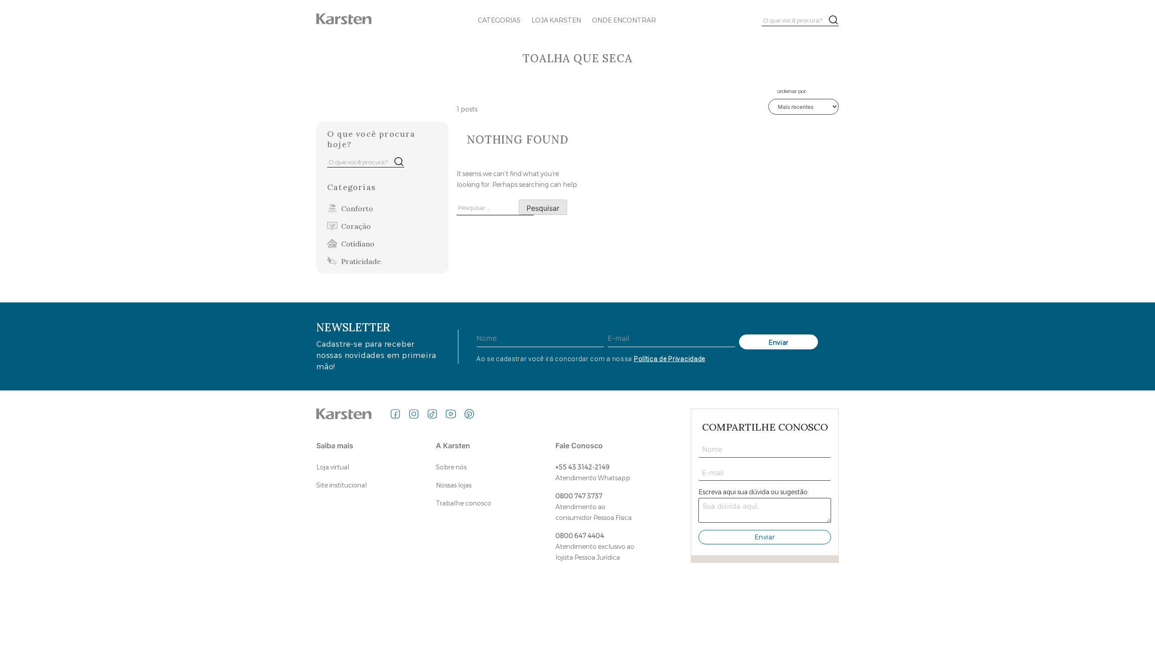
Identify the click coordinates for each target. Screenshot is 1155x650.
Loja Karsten (556, 20)
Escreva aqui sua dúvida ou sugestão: (753, 492)
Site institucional (341, 485)
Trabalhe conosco (463, 503)
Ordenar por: (792, 91)
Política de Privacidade (669, 358)
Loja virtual (332, 467)
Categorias (499, 20)
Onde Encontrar (624, 20)
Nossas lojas (453, 485)
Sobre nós (451, 467)
